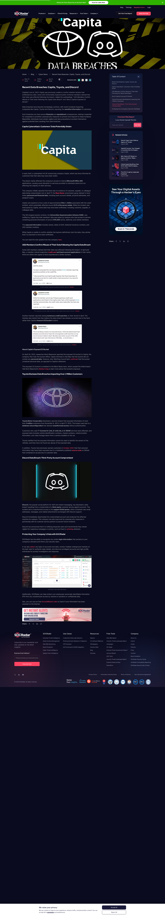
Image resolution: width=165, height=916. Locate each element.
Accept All (114, 907)
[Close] (102, 443)
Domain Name (66, 458)
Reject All (114, 912)
